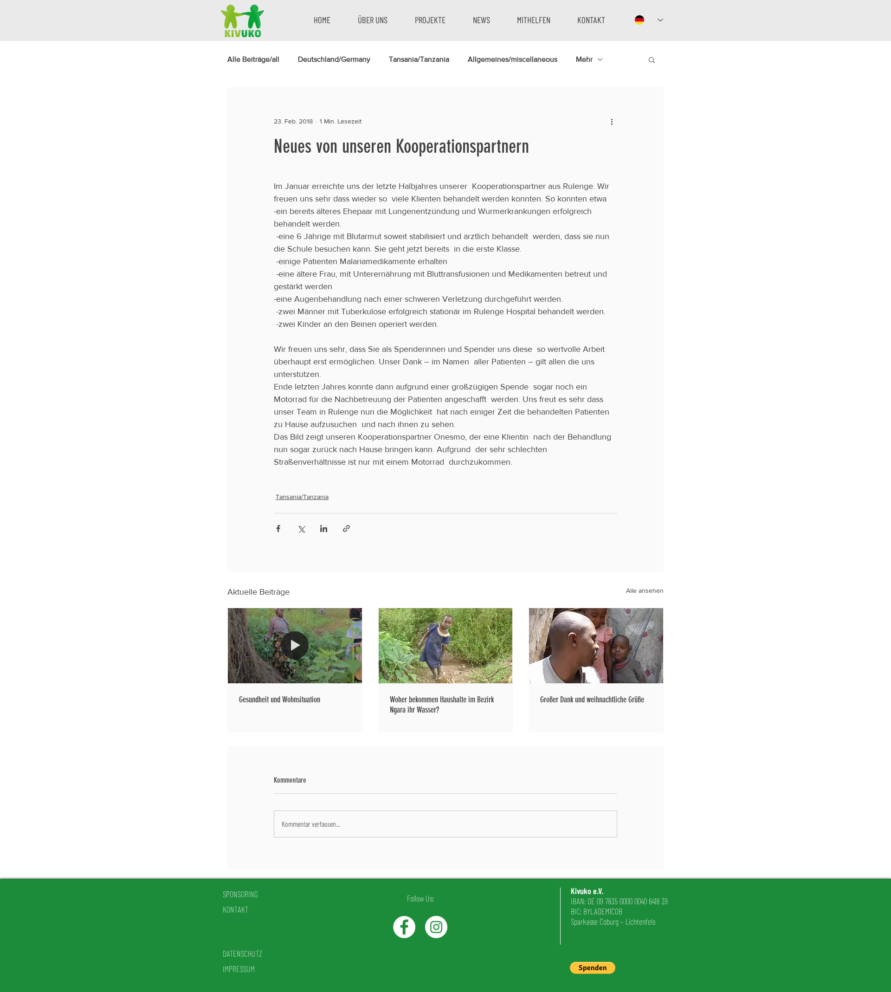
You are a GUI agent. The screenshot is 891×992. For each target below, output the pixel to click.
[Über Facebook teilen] (278, 528)
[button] (372, 19)
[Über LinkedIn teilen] (323, 528)
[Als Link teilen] (346, 528)
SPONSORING (240, 894)
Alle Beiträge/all (253, 59)
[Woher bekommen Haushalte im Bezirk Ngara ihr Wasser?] (446, 645)
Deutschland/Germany (334, 59)
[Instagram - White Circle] (436, 927)
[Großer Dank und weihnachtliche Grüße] (596, 645)
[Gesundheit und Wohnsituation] (295, 645)
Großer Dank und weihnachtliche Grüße (592, 699)
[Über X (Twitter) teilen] (301, 528)
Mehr (584, 59)
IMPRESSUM (239, 969)
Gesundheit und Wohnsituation (279, 699)
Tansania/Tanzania (419, 59)
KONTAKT (235, 909)
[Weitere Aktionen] (611, 121)
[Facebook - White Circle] (404, 927)
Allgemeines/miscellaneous (512, 59)
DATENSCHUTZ (242, 953)
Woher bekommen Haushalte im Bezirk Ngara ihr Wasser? (442, 704)
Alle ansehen (645, 590)
